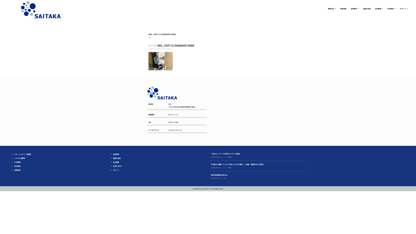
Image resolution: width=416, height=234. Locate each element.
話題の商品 (367, 9)
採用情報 (391, 9)
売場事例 (354, 9)
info (225, 178)
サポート (403, 9)
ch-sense (168, 49)
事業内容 (331, 9)
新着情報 (343, 9)
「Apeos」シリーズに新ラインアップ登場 (225, 154)
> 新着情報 (16, 170)
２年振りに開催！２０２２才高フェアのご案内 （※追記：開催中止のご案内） (238, 164)
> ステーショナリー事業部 (21, 154)
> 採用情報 (16, 166)
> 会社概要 (114, 162)
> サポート (114, 170)
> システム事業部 (18, 158)
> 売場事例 (115, 154)
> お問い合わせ (116, 166)
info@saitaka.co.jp (175, 130)
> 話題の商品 (115, 158)
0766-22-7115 (173, 115)
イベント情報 (227, 157)
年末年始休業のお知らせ (219, 175)
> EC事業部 (16, 162)
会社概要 (378, 9)
